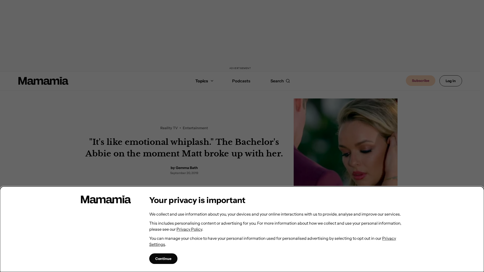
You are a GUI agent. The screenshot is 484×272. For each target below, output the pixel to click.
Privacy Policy (189, 229)
